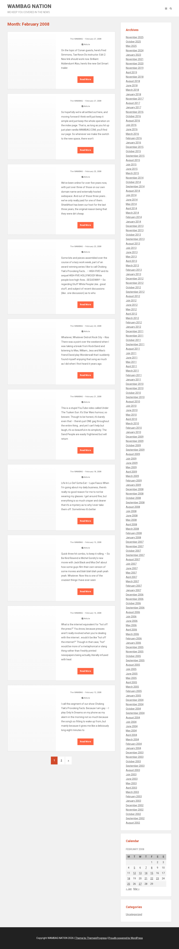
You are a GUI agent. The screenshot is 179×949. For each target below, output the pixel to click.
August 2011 (133, 348)
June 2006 (132, 621)
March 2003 (132, 792)
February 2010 (134, 427)
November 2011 (135, 335)
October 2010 (133, 392)
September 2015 (135, 155)
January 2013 (133, 274)
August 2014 (133, 190)
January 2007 (133, 590)
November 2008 (135, 493)
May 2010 (131, 414)
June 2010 (132, 410)
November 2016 (135, 112)
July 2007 (131, 563)
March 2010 (132, 423)
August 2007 (133, 559)
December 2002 (135, 805)
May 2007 (131, 572)
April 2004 (131, 735)
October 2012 (133, 287)
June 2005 (132, 673)
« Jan (129, 889)
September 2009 (135, 449)
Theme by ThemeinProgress (91, 938)
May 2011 (131, 362)
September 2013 (135, 239)
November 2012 (135, 283)
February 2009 (134, 480)
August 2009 (133, 454)
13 (140, 873)
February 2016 (134, 138)
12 (134, 873)
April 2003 (131, 787)
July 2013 (131, 248)
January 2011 (133, 379)
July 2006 (131, 616)
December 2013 (135, 226)
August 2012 (133, 296)
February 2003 (134, 796)
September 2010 (135, 397)
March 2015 (132, 173)
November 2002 (135, 809)
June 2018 (132, 85)
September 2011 (135, 344)
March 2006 (132, 634)
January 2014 (133, 221)
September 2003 (135, 765)
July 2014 (131, 195)
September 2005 (135, 660)
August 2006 (133, 612)
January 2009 (133, 485)
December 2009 (135, 436)
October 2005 (133, 656)
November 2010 (135, 388)
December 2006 (135, 594)
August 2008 (133, 506)
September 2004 (135, 713)
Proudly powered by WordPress (125, 938)
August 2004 (133, 717)
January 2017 (133, 107)
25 (128, 883)
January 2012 (133, 326)
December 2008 (135, 489)
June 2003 (132, 778)
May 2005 (131, 678)
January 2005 (133, 695)
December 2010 (135, 384)
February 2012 (134, 322)
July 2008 (131, 511)
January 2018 (133, 94)
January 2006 (133, 642)
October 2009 (133, 445)
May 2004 (131, 730)
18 (128, 878)
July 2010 (131, 406)
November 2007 (135, 546)
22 (151, 878)
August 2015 (133, 160)
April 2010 (131, 419)
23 (157, 878)
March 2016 (132, 134)
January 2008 (133, 537)
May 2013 (131, 256)
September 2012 (135, 291)
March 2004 (132, 739)
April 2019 (131, 72)
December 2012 (135, 278)
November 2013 (135, 230)
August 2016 (133, 120)
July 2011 (131, 353)
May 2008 (131, 520)
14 (146, 873)
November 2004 (135, 704)
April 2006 (131, 629)
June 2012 (132, 305)
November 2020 (135, 63)
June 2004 (132, 726)
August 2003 (133, 770)
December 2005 (135, 647)
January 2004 (133, 748)
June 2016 (132, 129)
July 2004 (131, 722)
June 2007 (132, 568)
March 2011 (132, 370)
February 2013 (134, 270)
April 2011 (131, 366)
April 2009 (131, 471)
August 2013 (133, 243)
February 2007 (134, 585)
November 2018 (135, 76)
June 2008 (132, 515)
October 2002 (133, 814)
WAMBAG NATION (29, 8)
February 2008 (134, 533)
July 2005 (131, 669)
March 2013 (132, 265)
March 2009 (132, 476)
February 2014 (134, 217)
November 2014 (135, 177)
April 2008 (131, 524)
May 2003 (131, 783)
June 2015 (132, 169)
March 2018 (132, 89)
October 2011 (133, 340)
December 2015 (135, 147)
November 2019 (135, 68)
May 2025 (131, 46)
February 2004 (134, 743)
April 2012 (131, 313)
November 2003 (135, 757)
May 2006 (131, 625)
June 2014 (132, 199)
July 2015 (131, 164)
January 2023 (133, 54)
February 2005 (134, 691)
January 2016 (133, 142)
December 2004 (135, 700)
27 (140, 883)
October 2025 (133, 41)
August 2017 (133, 103)
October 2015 (133, 151)
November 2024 (135, 50)
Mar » (136, 889)
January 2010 (133, 432)
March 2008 (132, 528)
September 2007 (135, 555)
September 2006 (135, 607)
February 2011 (134, 375)
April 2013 (131, 261)
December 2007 (135, 541)
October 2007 (133, 550)
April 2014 (131, 208)
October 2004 (133, 708)
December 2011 (135, 331)
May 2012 (131, 309)
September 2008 (135, 502)
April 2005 (131, 682)
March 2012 (132, 318)
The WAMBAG (76, 39)
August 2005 (133, 664)
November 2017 (135, 98)
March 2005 (132, 686)
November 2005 (135, 651)
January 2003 (133, 800)
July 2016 (131, 125)
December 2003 (135, 752)
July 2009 (131, 458)
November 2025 (135, 37)
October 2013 (133, 234)
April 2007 (131, 577)
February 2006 (134, 638)
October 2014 (133, 182)
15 (151, 873)
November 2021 (135, 59)
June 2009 (132, 463)
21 (146, 878)
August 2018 (133, 81)
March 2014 (132, 212)
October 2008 (133, 498)
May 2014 (131, 204)
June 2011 (132, 357)
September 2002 (135, 818)
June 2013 (132, 252)
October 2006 (133, 603)
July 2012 (131, 300)
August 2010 (133, 401)
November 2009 (135, 441)
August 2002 (133, 822)
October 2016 (133, 116)
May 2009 (131, 467)
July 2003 (131, 774)
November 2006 (135, 599)
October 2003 (133, 761)
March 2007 (132, 581)
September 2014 (135, 186)
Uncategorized (134, 914)
